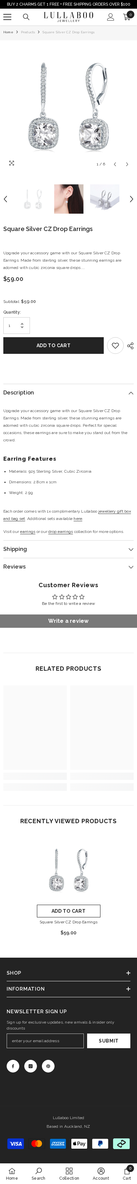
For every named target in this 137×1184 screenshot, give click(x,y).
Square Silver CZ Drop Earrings (68, 922)
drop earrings (60, 531)
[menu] (7, 17)
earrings (27, 531)
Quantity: (12, 312)
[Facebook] (13, 1066)
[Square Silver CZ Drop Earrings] (68, 869)
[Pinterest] (48, 1066)
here (77, 518)
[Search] (26, 17)
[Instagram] (30, 1066)
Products (28, 32)
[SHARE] (129, 346)
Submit (109, 1041)
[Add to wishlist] (115, 345)
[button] (115, 164)
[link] (35, 776)
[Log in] (110, 17)
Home (8, 32)
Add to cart (54, 345)
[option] (68, 105)
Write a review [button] (68, 621)
